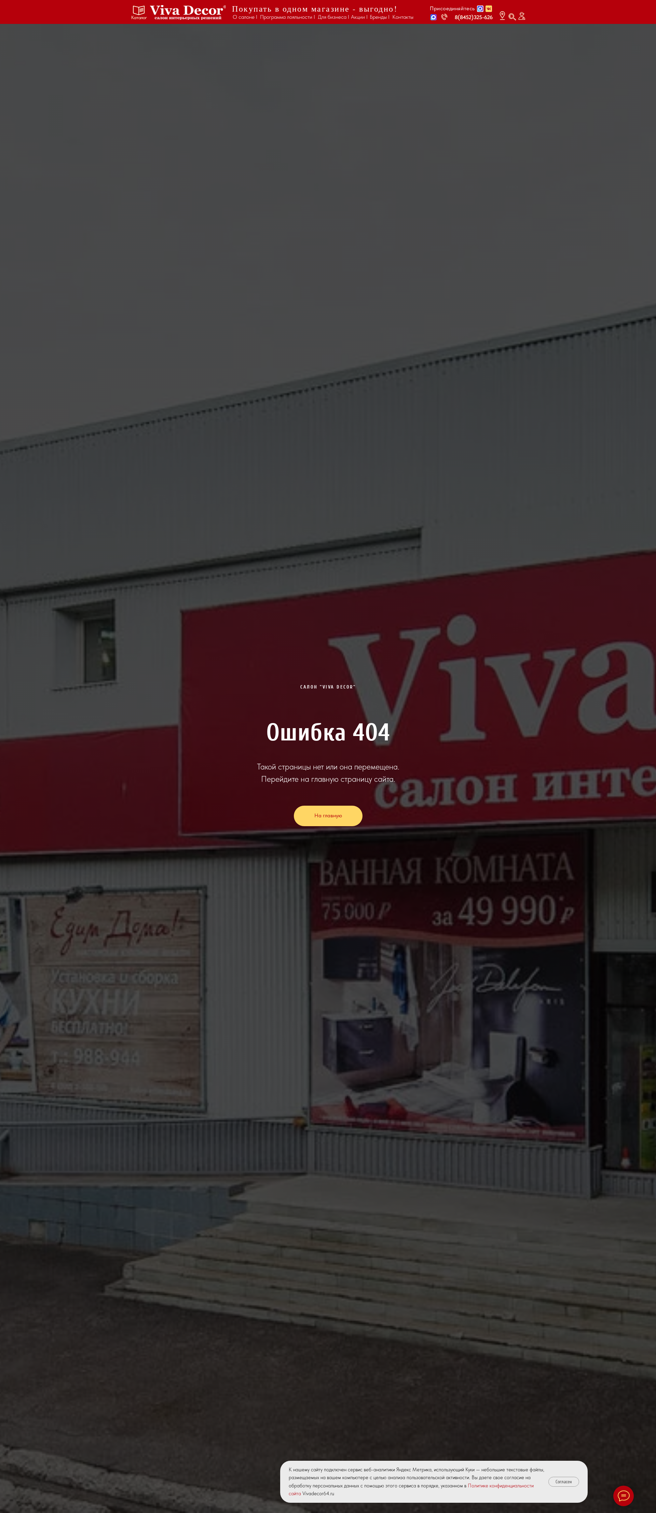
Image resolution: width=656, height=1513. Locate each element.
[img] (188, 12)
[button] (433, 17)
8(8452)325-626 (474, 17)
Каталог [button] (139, 17)
